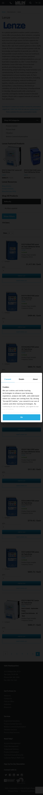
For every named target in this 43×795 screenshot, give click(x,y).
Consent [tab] (7, 379)
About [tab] (35, 379)
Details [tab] (21, 379)
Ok (21, 417)
